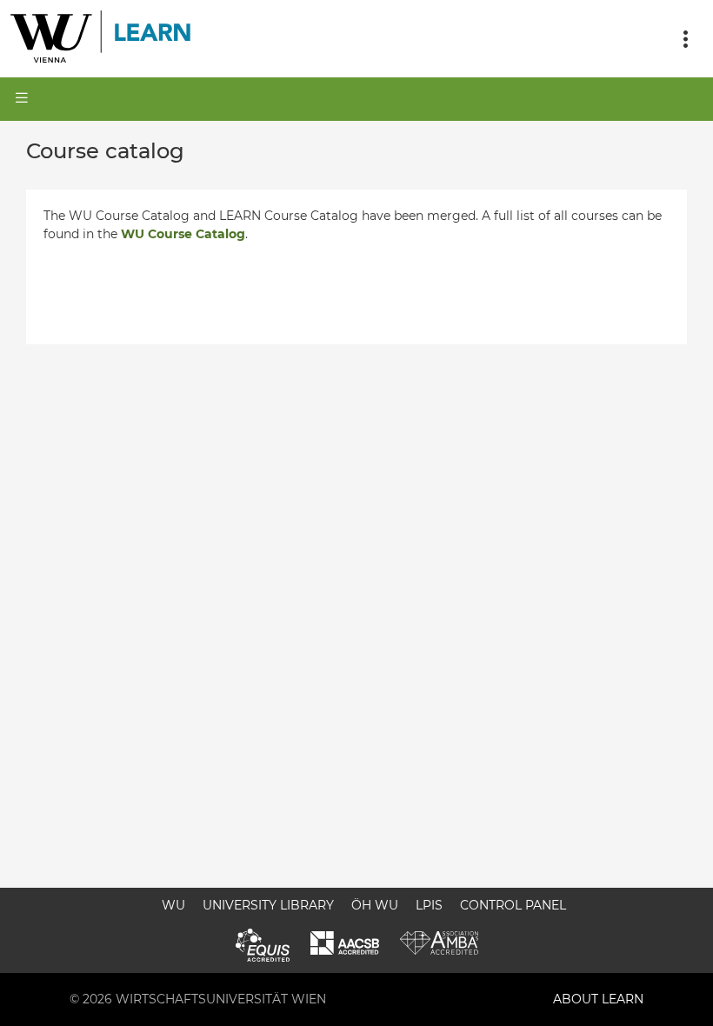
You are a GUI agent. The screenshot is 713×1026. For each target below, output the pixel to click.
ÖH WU (374, 905)
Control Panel (513, 905)
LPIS (429, 905)
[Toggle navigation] (685, 39)
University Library (268, 905)
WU (173, 905)
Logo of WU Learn (101, 38)
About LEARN (598, 999)
